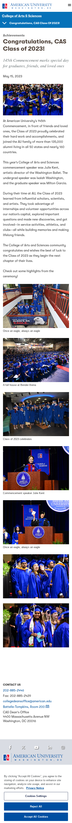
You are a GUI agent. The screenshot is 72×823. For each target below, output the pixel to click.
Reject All (36, 806)
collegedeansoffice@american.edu (27, 701)
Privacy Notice (35, 788)
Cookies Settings (36, 796)
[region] (36, 794)
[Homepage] (36, 757)
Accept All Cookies (36, 816)
